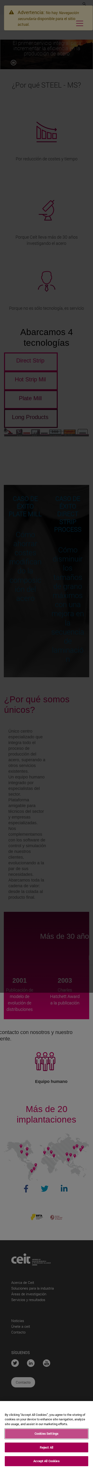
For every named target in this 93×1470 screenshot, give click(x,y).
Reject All (46, 1447)
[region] (46, 1435)
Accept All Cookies (46, 1461)
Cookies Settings (46, 1433)
